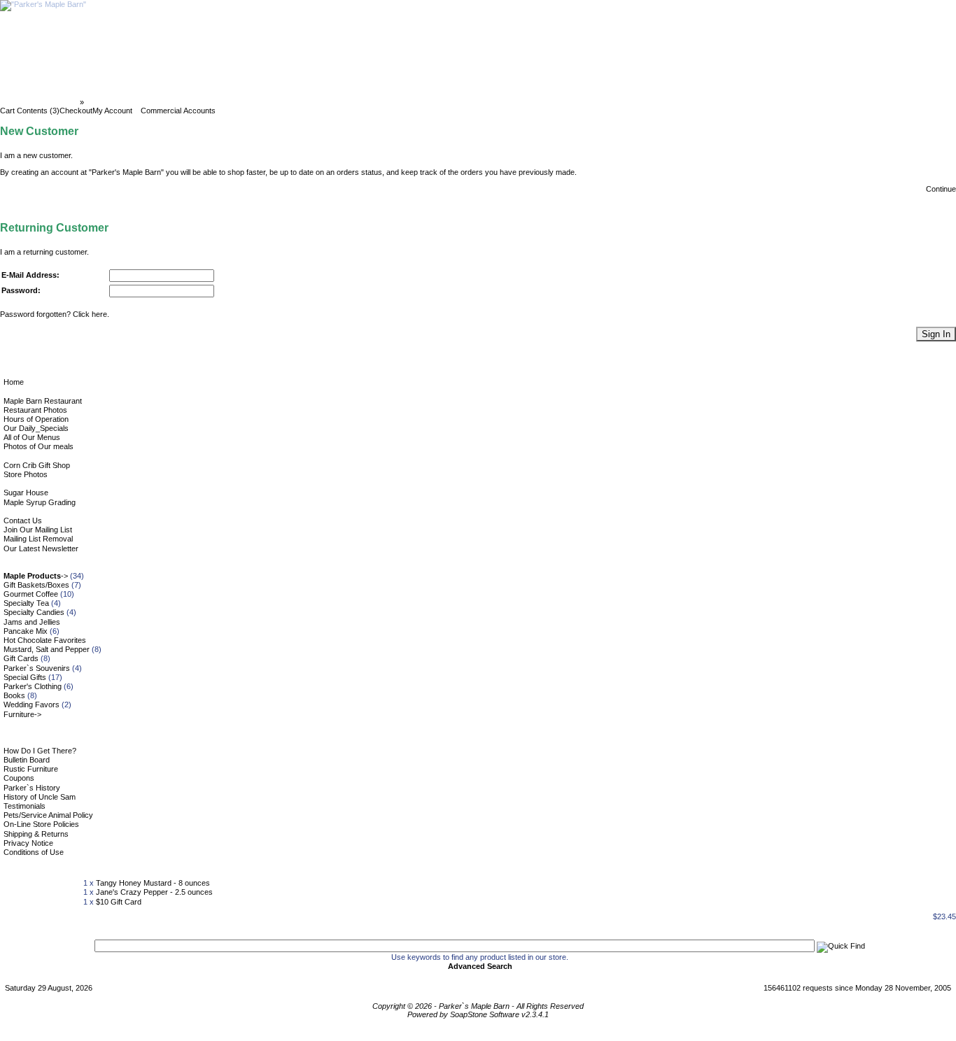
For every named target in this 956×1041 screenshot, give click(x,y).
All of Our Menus (31, 437)
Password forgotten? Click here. (54, 314)
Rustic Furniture (30, 769)
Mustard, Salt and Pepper (46, 649)
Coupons (18, 778)
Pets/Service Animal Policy (48, 815)
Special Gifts (24, 677)
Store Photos (25, 474)
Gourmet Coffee (30, 594)
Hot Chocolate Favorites (44, 640)
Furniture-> (22, 714)
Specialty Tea (26, 603)
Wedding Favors (31, 704)
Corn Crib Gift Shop (36, 465)
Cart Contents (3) (29, 110)
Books (14, 695)
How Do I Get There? (39, 750)
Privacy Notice (28, 843)
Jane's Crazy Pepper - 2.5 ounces (154, 892)
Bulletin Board (26, 760)
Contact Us (22, 520)
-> (35, 576)
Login (97, 102)
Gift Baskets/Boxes (36, 585)
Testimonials (24, 806)
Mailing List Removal (38, 538)
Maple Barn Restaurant (42, 401)
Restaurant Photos (35, 410)
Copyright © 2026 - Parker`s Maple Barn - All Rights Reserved (478, 1006)
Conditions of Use (33, 852)
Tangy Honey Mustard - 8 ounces (153, 883)
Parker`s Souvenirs (36, 668)
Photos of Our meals (38, 446)
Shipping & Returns (36, 834)
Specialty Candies (33, 612)
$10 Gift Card (118, 902)
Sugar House (25, 492)
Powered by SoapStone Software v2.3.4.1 (478, 1014)
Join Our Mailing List (37, 529)
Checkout (75, 110)
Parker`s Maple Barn (41, 102)
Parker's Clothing (32, 686)
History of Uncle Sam (39, 797)
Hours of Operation (36, 419)
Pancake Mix (25, 631)
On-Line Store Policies (41, 824)
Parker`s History (31, 788)
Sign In (936, 334)
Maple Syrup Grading (39, 502)
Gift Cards (20, 658)
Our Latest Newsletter (40, 548)
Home (13, 382)
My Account (112, 110)
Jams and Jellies (31, 622)
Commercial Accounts (178, 110)
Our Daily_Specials (36, 428)
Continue (941, 189)
